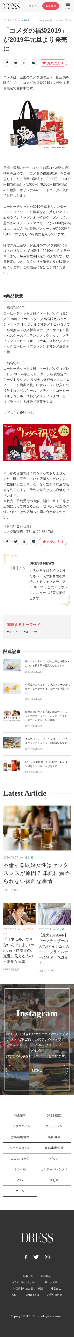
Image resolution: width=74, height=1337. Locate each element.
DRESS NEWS (41, 563)
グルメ (54, 1158)
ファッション (54, 1126)
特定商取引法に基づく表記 (28, 1288)
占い (20, 1180)
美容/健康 (54, 1137)
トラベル (20, 1169)
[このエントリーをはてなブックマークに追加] (24, 63)
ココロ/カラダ (20, 1158)
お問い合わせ (54, 1294)
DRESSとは (32, 1294)
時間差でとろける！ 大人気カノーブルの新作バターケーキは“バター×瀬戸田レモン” (47, 688)
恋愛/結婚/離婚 (19, 1137)
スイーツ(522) (63, 20)
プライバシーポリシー (24, 1282)
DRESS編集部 (11, 969)
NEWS (25, 20)
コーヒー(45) (44, 20)
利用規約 (46, 1276)
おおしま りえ (11, 890)
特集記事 (20, 1115)
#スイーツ (30, 631)
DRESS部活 (54, 1115)
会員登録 (50, 6)
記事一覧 (28, 1276)
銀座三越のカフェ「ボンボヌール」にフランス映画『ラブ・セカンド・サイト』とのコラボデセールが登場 (47, 715)
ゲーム (20, 1190)
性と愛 (29, 857)
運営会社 (56, 1288)
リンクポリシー (53, 1282)
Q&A (14, 1294)
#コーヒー (13, 631)
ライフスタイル (20, 1126)
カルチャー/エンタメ (54, 1169)
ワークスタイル (20, 1147)
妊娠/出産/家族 (54, 1147)
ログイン (33, 6)
